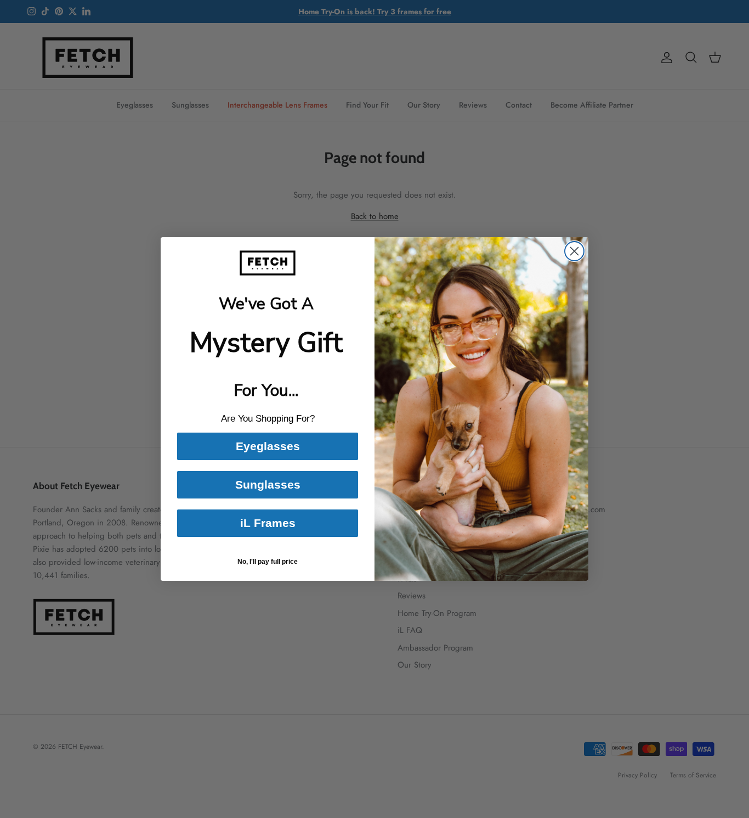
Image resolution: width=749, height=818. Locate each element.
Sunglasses (267, 484)
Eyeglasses (268, 446)
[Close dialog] (574, 251)
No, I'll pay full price (267, 561)
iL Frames (268, 523)
